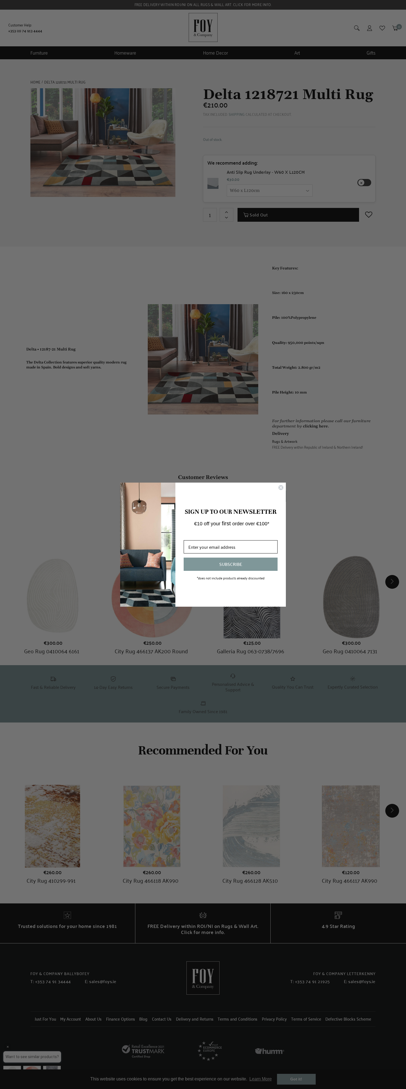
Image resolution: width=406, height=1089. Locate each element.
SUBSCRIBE (230, 564)
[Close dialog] (281, 487)
